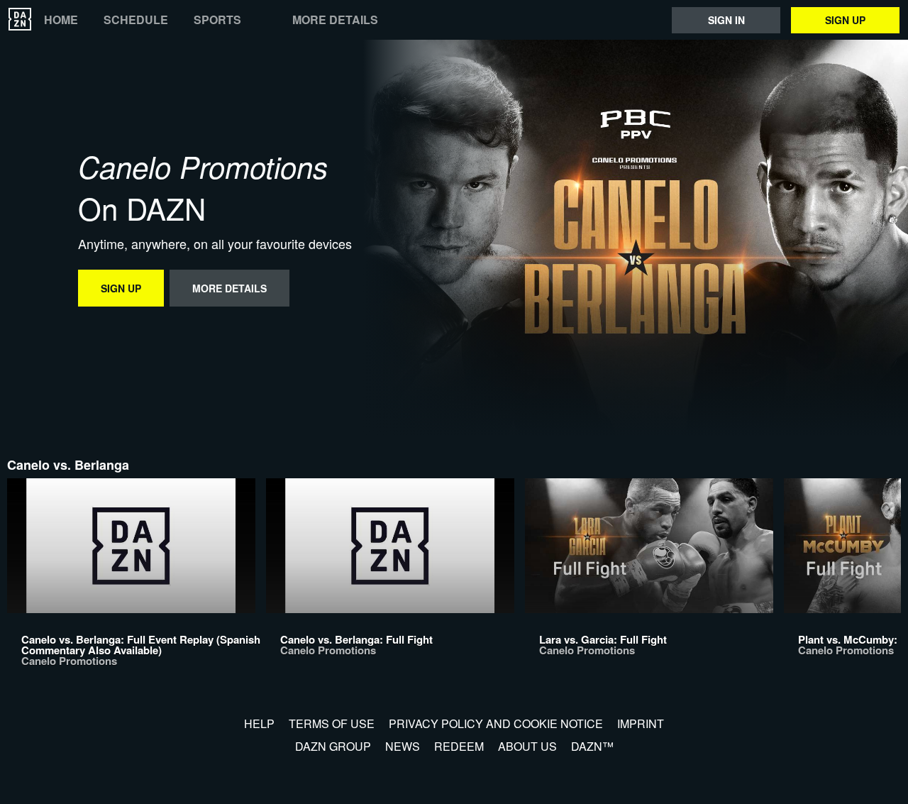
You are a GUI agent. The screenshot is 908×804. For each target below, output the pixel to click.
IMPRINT (640, 723)
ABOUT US (527, 746)
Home (61, 20)
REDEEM (459, 746)
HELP (259, 723)
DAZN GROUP (333, 746)
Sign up (845, 20)
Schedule (136, 20)
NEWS (402, 746)
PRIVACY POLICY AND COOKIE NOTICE (496, 723)
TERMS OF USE (332, 723)
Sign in (726, 20)
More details (335, 20)
